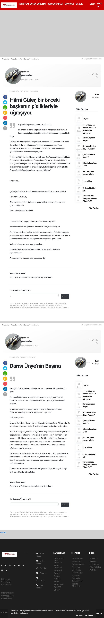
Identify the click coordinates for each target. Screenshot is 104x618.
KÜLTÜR (57, 579)
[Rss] (24, 565)
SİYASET (57, 587)
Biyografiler (94, 564)
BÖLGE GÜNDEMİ (55, 4)
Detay (80, 615)
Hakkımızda (5, 579)
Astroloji (93, 570)
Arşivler (43, 573)
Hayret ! (86, 119)
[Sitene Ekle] (7, 570)
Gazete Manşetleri (76, 585)
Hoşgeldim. (87, 181)
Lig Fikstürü (76, 570)
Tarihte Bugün (77, 573)
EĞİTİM (57, 590)
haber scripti (5, 615)
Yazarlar (14, 59)
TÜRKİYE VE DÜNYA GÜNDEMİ (32, 4)
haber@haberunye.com (29, 80)
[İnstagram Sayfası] (11, 565)
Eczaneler (76, 567)
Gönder (65, 296)
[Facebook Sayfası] (2, 565)
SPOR (56, 582)
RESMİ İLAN (58, 584)
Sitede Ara (94, 559)
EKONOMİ (69, 4)
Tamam (90, 615)
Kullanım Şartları (7, 593)
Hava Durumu (77, 559)
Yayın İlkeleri (6, 582)
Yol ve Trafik (77, 562)
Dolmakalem (24, 59)
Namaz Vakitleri (78, 564)
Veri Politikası (6, 585)
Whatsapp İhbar (7, 596)
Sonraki (3, 533)
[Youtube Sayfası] (16, 565)
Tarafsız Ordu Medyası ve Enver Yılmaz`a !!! (90, 198)
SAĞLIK (79, 4)
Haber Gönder (6, 598)
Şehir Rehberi (77, 581)
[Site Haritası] (3, 570)
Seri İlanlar (76, 578)
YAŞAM (57, 576)
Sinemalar (76, 575)
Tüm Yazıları (94, 208)
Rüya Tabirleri (95, 567)
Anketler (93, 562)
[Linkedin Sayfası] (20, 565)
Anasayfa (5, 59)
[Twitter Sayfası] (6, 565)
